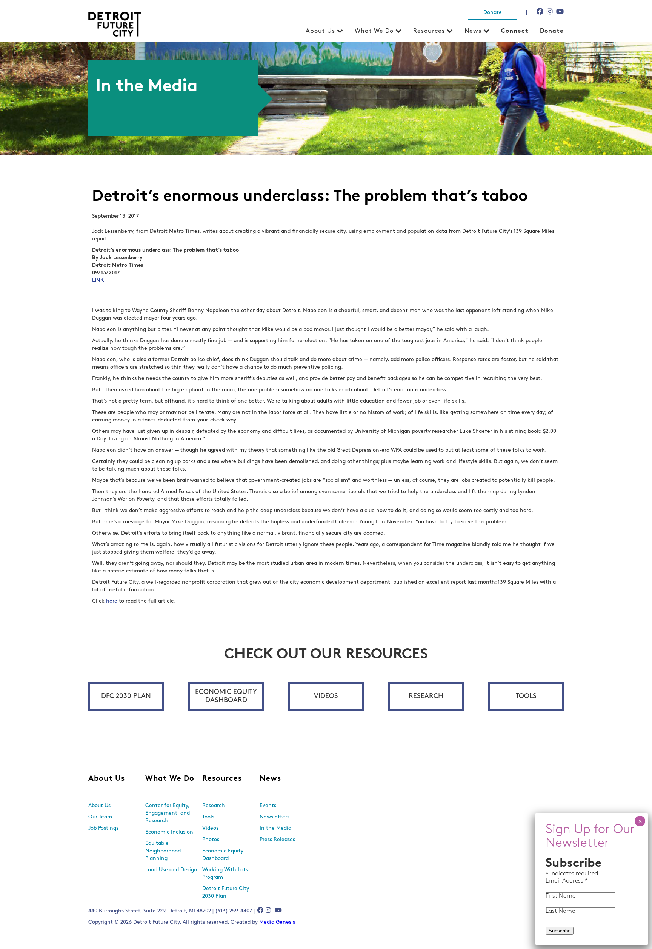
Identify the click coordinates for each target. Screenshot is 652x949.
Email (554, 881)
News (472, 31)
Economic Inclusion (169, 832)
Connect (515, 31)
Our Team (100, 817)
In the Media (275, 828)
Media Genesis (277, 922)
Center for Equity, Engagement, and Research (167, 813)
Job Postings (103, 828)
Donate (492, 12)
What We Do (374, 31)
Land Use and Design (171, 870)
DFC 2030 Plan (126, 696)
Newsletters (274, 817)
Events (268, 806)
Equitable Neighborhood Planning (163, 851)
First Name (560, 896)
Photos (210, 840)
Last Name (560, 911)
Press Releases (277, 840)
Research (426, 696)
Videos (326, 696)
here (111, 601)
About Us (320, 31)
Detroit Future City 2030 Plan (225, 892)
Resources (429, 31)
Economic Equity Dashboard (226, 696)
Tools (526, 696)
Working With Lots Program (225, 873)
